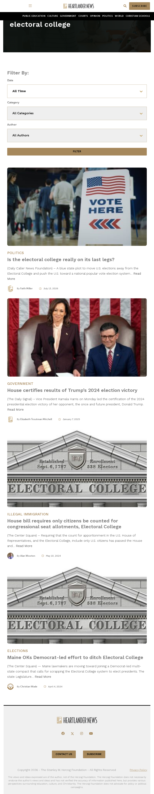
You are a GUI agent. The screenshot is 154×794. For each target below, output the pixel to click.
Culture (52, 16)
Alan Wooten (27, 555)
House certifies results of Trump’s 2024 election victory (72, 390)
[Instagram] (82, 733)
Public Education (34, 16)
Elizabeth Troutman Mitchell (36, 419)
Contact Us (64, 754)
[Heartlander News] (78, 6)
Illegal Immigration (28, 514)
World (119, 16)
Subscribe (139, 6)
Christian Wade (28, 686)
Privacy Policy (138, 769)
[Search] (125, 6)
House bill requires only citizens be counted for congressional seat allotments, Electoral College (64, 523)
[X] (72, 733)
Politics (107, 16)
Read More (15, 409)
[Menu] (31, 6)
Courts (83, 16)
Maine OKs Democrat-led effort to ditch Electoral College (75, 657)
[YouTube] (91, 733)
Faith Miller (26, 288)
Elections (17, 651)
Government (68, 16)
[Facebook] (63, 733)
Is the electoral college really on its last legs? (60, 259)
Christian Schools (138, 16)
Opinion (95, 16)
